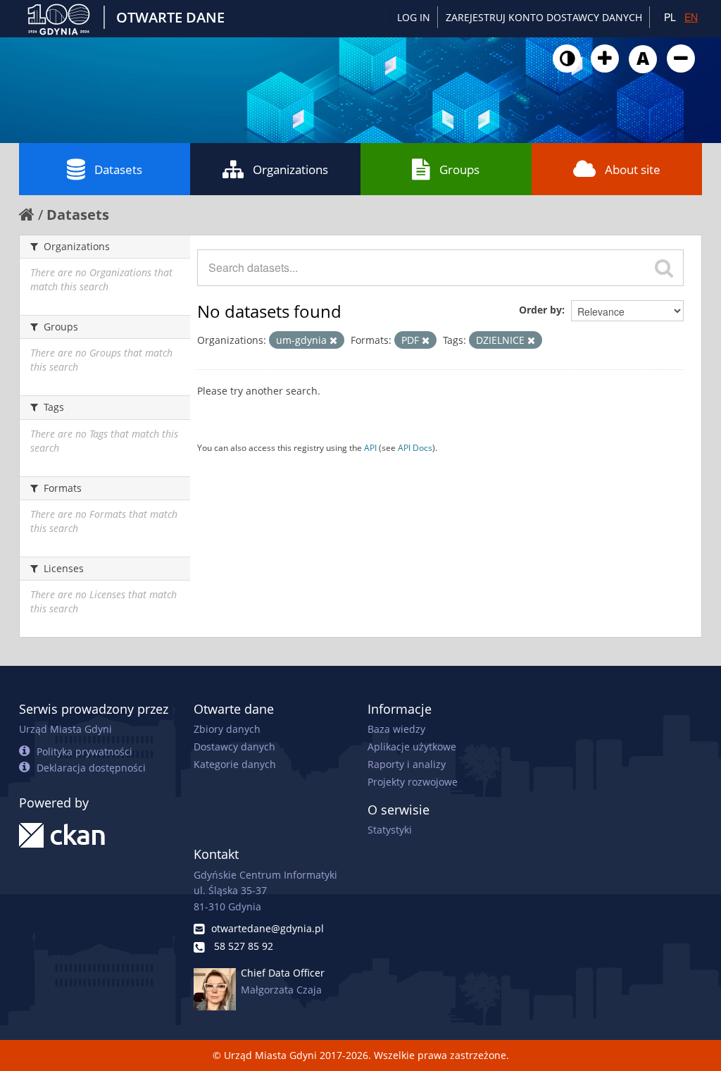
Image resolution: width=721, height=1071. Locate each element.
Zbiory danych (227, 729)
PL (670, 17)
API (370, 447)
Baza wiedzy (396, 729)
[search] (664, 267)
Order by (540, 309)
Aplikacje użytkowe (412, 746)
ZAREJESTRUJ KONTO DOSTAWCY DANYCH (544, 17)
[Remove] (333, 340)
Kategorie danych (235, 764)
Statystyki (390, 829)
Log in (413, 17)
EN (691, 17)
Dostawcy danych (234, 746)
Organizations (290, 169)
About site (632, 169)
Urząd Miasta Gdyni (65, 729)
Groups (459, 169)
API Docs (415, 447)
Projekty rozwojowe (413, 781)
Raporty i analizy (407, 764)
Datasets (118, 169)
